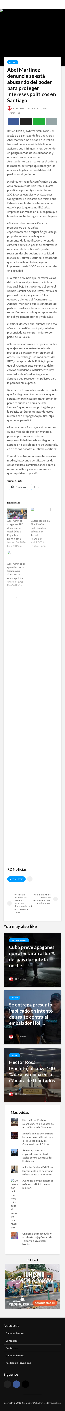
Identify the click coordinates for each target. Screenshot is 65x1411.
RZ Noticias (18, 108)
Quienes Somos (14, 1333)
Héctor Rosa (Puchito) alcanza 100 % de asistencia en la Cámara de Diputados (38, 1124)
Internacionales (19, 940)
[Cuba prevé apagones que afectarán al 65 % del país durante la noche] (32, 959)
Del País (12, 62)
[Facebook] (16, 1384)
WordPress (56, 1402)
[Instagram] (25, 1384)
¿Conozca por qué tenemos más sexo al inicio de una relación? (37, 1184)
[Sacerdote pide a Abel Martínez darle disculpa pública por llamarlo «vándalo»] (41, 513)
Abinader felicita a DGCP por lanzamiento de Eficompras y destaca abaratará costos (37, 1171)
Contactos (11, 1340)
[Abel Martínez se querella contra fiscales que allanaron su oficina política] (17, 556)
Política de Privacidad (18, 1362)
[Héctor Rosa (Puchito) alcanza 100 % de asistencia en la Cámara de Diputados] (32, 1074)
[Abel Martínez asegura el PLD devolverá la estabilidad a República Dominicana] (17, 513)
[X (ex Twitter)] (7, 1384)
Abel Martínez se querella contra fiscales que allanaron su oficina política (16, 571)
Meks (35, 1402)
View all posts (16, 879)
